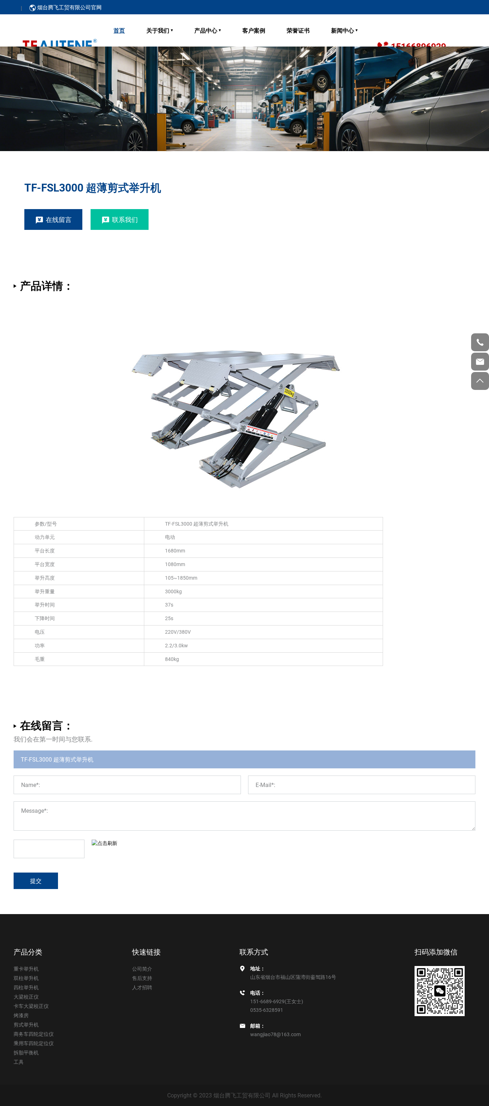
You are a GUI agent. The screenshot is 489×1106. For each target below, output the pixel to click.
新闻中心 (342, 30)
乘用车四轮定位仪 (34, 1043)
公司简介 (142, 968)
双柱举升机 (26, 978)
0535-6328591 (266, 1009)
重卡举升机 (26, 968)
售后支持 (142, 978)
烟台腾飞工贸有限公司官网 (69, 7)
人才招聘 (142, 987)
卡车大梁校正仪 (31, 1006)
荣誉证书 (298, 30)
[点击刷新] (104, 843)
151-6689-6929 (267, 1001)
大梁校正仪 (26, 996)
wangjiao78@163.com (275, 1034)
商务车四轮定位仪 (34, 1033)
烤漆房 (21, 1015)
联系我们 (125, 219)
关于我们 (157, 30)
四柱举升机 (26, 987)
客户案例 (253, 30)
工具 (19, 1061)
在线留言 (59, 219)
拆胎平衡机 (26, 1052)
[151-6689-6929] (480, 342)
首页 (119, 30)
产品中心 (205, 30)
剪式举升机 (26, 1024)
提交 (36, 880)
